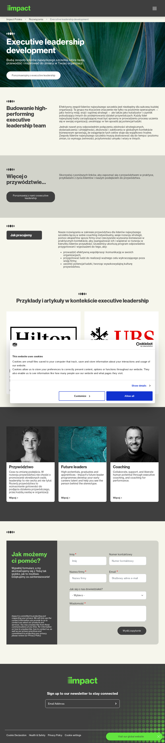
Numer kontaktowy (120, 554)
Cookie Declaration (16, 735)
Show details (139, 385)
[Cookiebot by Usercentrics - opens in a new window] (138, 344)
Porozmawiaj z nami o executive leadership (31, 196)
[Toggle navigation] (155, 8)
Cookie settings (73, 735)
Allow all (129, 395)
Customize (80, 395)
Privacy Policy (55, 735)
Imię (71, 554)
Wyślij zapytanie (132, 630)
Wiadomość (76, 603)
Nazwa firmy (76, 571)
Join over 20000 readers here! (115, 704)
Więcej (12, 498)
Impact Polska (14, 19)
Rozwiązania (36, 19)
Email (112, 571)
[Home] (19, 8)
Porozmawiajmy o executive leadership (33, 75)
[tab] (24, 235)
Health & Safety (37, 735)
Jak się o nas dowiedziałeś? (86, 589)
